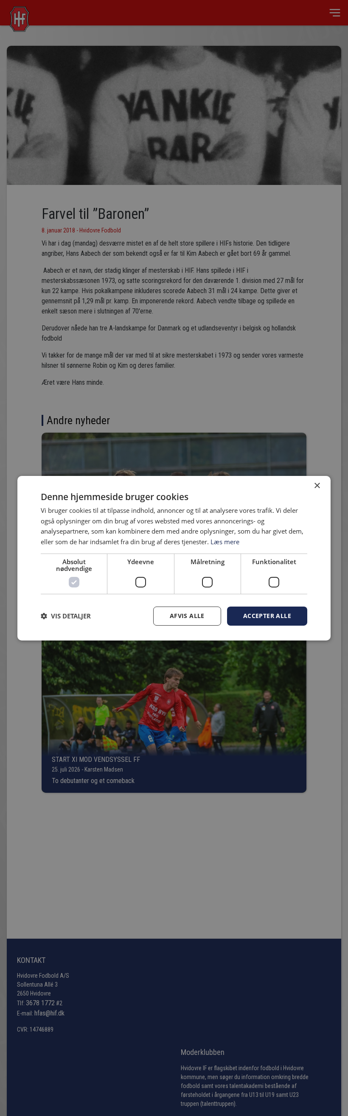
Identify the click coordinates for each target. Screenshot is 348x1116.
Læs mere (224, 541)
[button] (66, 616)
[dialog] (174, 557)
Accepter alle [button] (267, 616)
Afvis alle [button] (187, 616)
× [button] (317, 485)
